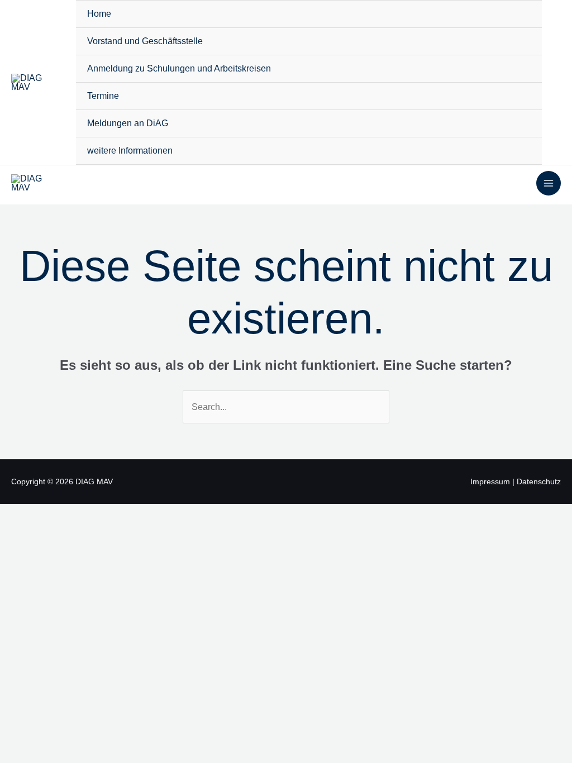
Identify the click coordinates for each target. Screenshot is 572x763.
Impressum (490, 481)
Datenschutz (539, 481)
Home (99, 13)
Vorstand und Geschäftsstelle (145, 41)
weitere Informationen (130, 150)
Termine (103, 96)
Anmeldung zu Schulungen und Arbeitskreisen (179, 68)
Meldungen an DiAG (127, 123)
